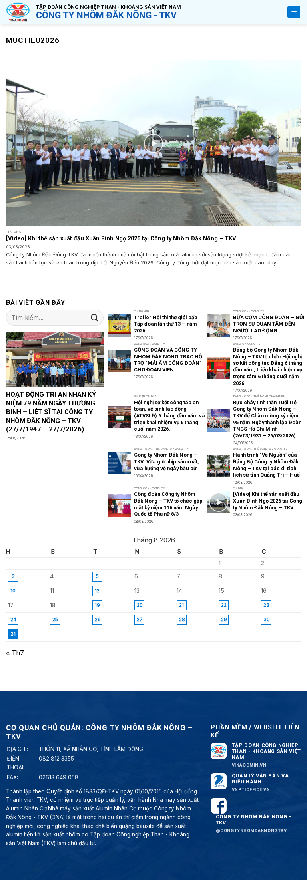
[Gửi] (95, 318)
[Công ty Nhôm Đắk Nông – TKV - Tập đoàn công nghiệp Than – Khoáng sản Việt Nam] (18, 12)
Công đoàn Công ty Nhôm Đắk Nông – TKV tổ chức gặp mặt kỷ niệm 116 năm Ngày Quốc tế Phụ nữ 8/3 (168, 504)
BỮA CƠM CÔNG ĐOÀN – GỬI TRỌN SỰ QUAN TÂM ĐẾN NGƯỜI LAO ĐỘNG (269, 324)
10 (13, 591)
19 (97, 605)
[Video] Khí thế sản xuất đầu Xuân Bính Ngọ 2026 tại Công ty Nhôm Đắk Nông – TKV (121, 238)
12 (97, 591)
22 (224, 605)
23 (266, 605)
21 (181, 605)
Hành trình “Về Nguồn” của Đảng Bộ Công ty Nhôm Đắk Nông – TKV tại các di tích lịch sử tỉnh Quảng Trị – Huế (266, 465)
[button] (293, 12)
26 (98, 619)
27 (140, 619)
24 (13, 619)
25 (55, 619)
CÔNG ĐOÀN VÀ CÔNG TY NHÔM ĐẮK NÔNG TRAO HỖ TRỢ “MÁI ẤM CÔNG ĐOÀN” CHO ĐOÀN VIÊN (168, 360)
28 (182, 619)
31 (13, 634)
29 (224, 619)
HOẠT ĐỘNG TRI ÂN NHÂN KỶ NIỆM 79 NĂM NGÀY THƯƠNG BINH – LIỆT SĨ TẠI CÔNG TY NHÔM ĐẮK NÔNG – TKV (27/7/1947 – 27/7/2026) (51, 411)
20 (140, 605)
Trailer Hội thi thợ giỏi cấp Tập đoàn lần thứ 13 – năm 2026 (165, 324)
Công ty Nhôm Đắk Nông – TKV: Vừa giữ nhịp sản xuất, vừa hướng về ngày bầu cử (166, 461)
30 (266, 619)
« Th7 (15, 653)
